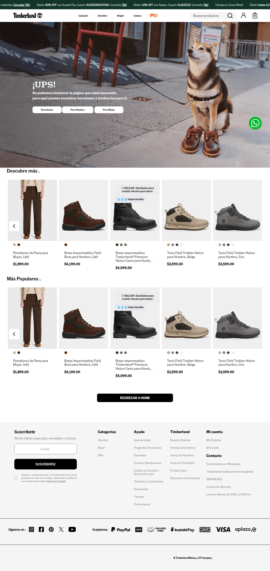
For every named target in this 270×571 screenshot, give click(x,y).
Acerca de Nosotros (182, 455)
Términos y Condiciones (148, 481)
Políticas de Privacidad (56, 481)
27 (79, 214)
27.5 (91, 214)
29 (32, 234)
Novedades (47, 109)
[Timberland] (28, 18)
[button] (243, 16)
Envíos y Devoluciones (147, 462)
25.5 (79, 204)
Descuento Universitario (185, 478)
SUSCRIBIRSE (45, 464)
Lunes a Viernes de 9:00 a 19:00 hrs (228, 494)
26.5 (67, 214)
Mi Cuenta (212, 447)
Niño (101, 455)
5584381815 (214, 479)
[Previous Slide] (14, 226)
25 (20, 234)
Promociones (142, 504)
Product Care (178, 470)
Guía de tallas (142, 440)
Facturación (141, 489)
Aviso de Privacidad (182, 462)
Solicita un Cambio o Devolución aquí (146, 472)
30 (68, 234)
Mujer (120, 15)
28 (67, 224)
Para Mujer (109, 109)
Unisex (138, 15)
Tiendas (139, 496)
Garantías (140, 455)
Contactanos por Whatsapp (223, 463)
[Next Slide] (256, 226)
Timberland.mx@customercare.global (229, 471)
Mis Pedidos (213, 440)
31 (44, 234)
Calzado (83, 15)
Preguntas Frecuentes (147, 447)
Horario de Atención (218, 486)
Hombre (102, 15)
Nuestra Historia (180, 440)
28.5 (79, 224)
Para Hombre (77, 109)
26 (91, 204)
